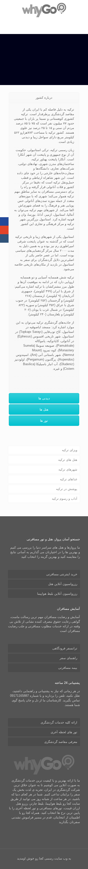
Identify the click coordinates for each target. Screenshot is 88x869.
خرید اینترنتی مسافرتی (61, 574)
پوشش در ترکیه (66, 489)
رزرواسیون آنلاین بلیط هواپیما (57, 593)
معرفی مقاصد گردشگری (60, 742)
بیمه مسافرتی (67, 668)
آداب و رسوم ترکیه (64, 498)
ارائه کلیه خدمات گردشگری (59, 722)
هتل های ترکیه (67, 460)
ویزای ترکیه (69, 450)
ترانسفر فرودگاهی (64, 648)
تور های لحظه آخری (64, 732)
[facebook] (4, 221)
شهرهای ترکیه (67, 469)
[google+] (4, 230)
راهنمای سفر (68, 658)
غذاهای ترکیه (68, 479)
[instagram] (4, 238)
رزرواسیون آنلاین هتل (62, 584)
